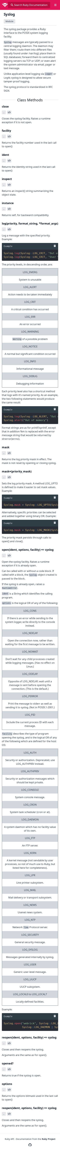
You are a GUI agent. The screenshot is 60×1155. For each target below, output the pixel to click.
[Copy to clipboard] (54, 245)
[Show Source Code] (9, 112)
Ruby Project (48, 1139)
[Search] (12, 5)
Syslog (9, 14)
